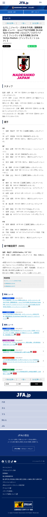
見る (3, 408)
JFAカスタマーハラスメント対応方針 (13, 485)
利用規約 (5, 473)
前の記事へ (11, 23)
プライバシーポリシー (9, 482)
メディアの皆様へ (8, 491)
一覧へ (23, 23)
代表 (3, 402)
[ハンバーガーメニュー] (4, 2)
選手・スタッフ (35, 12)
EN (40, 3)
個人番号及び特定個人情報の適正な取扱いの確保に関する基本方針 (22, 479)
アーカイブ (6, 488)
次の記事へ (36, 23)
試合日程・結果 (12, 12)
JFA (3, 426)
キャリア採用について (9, 494)
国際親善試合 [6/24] (10, 283)
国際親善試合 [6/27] (10, 286)
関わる (4, 420)
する (3, 414)
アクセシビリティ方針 (9, 470)
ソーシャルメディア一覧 (38, 461)
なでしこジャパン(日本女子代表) (13, 280)
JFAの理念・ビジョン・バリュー (23, 448)
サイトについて (7, 467)
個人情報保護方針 (8, 476)
